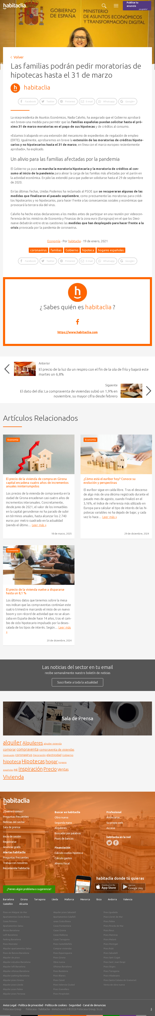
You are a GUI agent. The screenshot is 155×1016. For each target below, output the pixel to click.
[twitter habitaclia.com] (109, 843)
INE (16, 769)
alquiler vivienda (53, 743)
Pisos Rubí (109, 948)
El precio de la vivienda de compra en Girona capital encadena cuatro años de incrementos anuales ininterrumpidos (37, 482)
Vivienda (13, 777)
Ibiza (99, 899)
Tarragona (39, 899)
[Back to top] (146, 1007)
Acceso (110, 828)
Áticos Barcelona (11, 930)
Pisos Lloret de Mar (113, 917)
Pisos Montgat (111, 944)
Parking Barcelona (12, 939)
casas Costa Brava (62, 921)
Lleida (55, 899)
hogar (52, 761)
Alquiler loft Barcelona (14, 966)
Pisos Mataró (110, 939)
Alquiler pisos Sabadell (64, 912)
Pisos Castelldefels (62, 944)
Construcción (9, 755)
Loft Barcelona (10, 935)
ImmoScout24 (60, 1009)
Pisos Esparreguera (62, 953)
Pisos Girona (59, 957)
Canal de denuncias (94, 1005)
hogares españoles (111, 250)
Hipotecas (33, 761)
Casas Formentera (62, 926)
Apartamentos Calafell (64, 917)
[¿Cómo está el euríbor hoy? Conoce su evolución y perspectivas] (116, 454)
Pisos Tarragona (111, 971)
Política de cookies (56, 1005)
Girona (24, 899)
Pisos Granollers (61, 989)
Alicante (23, 904)
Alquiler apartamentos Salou (17, 948)
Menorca (85, 899)
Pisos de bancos (64, 838)
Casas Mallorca (60, 935)
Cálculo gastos (63, 858)
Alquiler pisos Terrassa (14, 994)
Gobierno (72, 250)
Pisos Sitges (109, 966)
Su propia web (114, 822)
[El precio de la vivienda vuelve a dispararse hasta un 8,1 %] (38, 565)
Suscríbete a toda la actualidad (77, 682)
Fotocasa (31, 1009)
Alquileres (32, 742)
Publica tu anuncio (137, 5)
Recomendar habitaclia (16, 868)
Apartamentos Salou (13, 926)
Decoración (39, 755)
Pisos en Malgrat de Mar (15, 912)
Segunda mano (63, 822)
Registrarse (9, 841)
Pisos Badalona (60, 971)
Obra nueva (61, 817)
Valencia (127, 899)
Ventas (63, 769)
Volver (19, 57)
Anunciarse (113, 817)
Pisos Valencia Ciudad (64, 985)
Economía (53, 241)
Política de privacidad (31, 1005)
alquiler (12, 742)
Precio (50, 769)
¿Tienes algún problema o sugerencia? (29, 889)
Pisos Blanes (59, 976)
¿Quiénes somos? (13, 811)
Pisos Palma (109, 921)
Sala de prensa (11, 827)
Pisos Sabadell (111, 953)
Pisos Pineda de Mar (113, 926)
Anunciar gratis (12, 847)
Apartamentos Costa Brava (16, 917)
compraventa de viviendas (56, 749)
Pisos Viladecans (112, 976)
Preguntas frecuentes (16, 816)
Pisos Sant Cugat (112, 957)
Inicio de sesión (12, 836)
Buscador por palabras (68, 833)
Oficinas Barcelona (62, 966)
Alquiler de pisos (11, 957)
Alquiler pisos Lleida (13, 985)
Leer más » (39, 525)
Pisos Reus (109, 930)
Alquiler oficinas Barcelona (16, 971)
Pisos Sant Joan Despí (114, 962)
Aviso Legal (9, 1005)
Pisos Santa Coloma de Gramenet (120, 980)
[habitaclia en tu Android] (133, 889)
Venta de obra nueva (114, 985)
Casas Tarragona (61, 939)
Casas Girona (59, 930)
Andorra (112, 899)
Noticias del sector (14, 822)
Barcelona (8, 899)
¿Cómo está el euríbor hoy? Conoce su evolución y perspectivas (110, 480)
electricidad (53, 755)
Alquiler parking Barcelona (16, 976)
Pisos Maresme (10, 944)
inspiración (31, 769)
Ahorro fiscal (62, 863)
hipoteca (88, 250)
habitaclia (37, 87)
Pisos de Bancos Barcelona (16, 953)
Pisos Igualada (111, 912)
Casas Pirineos (10, 921)
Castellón (8, 904)
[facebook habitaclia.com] (116, 843)
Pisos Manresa (111, 935)
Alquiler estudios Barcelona (16, 962)
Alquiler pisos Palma (13, 989)
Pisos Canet (59, 980)
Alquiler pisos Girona (13, 980)
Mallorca (69, 899)
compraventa (28, 749)
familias (56, 250)
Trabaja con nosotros (15, 862)
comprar (9, 749)
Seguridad (75, 1005)
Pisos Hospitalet (61, 994)
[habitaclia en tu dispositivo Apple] (108, 889)
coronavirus (38, 250)
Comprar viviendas (62, 948)
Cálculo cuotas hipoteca (69, 852)
